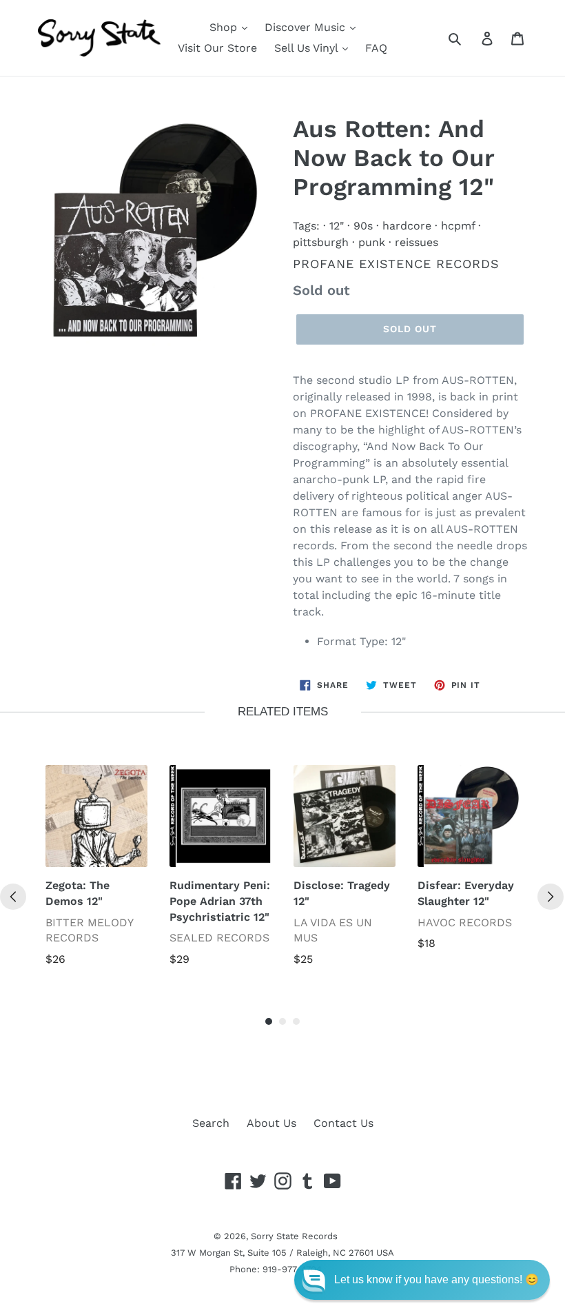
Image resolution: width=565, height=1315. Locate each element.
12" (336, 225)
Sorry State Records (294, 1236)
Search (210, 1123)
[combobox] (470, 38)
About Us (271, 1123)
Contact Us (343, 1123)
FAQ (376, 47)
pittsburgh (321, 242)
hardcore (406, 225)
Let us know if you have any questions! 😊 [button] (436, 1279)
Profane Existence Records (396, 263)
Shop (224, 27)
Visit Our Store (217, 47)
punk (371, 242)
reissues (416, 242)
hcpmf (458, 225)
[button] (422, 1280)
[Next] (550, 897)
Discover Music (307, 27)
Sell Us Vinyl (307, 47)
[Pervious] (13, 897)
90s (363, 225)
